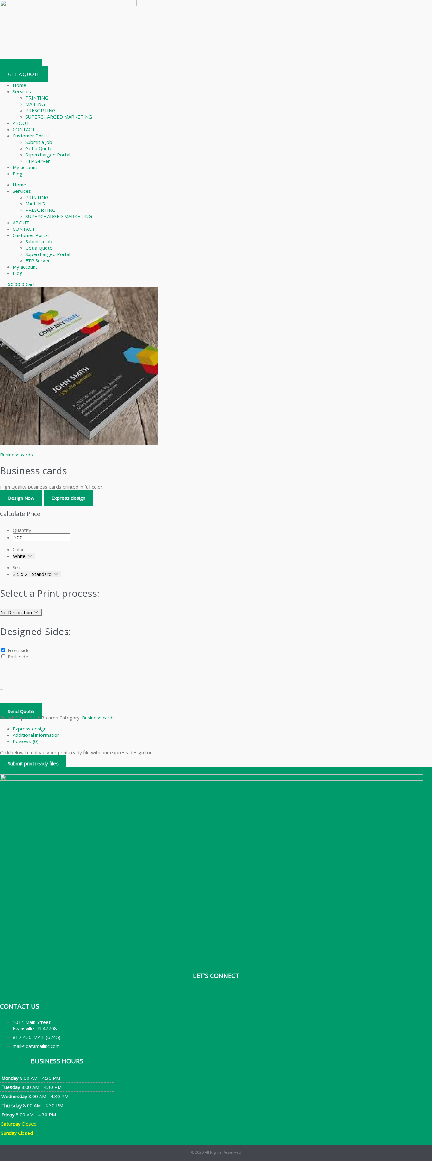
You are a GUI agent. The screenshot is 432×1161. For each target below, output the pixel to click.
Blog (17, 173)
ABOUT (21, 123)
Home (19, 85)
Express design (68, 498)
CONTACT (24, 129)
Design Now (21, 498)
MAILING (35, 104)
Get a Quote (38, 148)
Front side (19, 650)
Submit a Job (38, 142)
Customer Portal (31, 135)
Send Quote (21, 711)
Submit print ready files (33, 763)
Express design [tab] (29, 728)
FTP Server (37, 161)
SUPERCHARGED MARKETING (58, 116)
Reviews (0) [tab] (26, 741)
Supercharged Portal (47, 154)
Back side (18, 656)
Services (22, 91)
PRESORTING (40, 110)
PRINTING (36, 98)
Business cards (16, 454)
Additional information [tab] (36, 735)
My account (25, 167)
